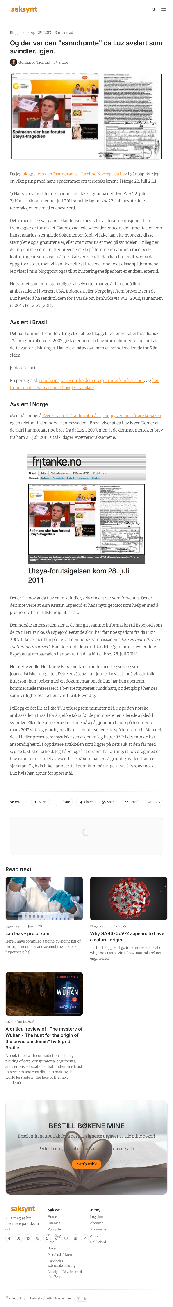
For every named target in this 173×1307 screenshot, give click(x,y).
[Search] (154, 9)
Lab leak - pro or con (27, 933)
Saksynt (23, 1298)
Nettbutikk (86, 1164)
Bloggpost (18, 32)
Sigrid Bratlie (14, 926)
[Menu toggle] (163, 9)
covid (9, 1022)
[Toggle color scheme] (81, 1298)
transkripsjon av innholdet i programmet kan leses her (91, 380)
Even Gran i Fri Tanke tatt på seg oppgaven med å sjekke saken (101, 415)
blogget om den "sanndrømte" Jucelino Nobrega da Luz (75, 173)
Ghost (57, 1298)
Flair (68, 1298)
